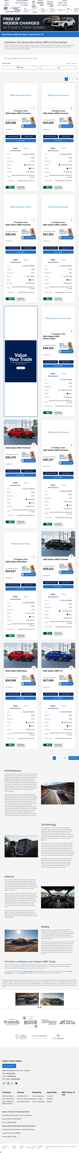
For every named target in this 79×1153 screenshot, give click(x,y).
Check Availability (21, 140)
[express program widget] (49, 1022)
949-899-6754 (12, 1076)
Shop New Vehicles (8, 1096)
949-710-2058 (33, 4)
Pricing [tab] (26, 148)
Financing (36, 1092)
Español (49, 1101)
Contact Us (10, 1066)
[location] (12, 3)
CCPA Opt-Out (40, 1147)
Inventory (6, 1092)
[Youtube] (75, 3)
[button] (33, 108)
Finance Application (38, 1096)
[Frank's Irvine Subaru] (12, 8)
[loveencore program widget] (58, 1037)
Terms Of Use (22, 1147)
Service (20, 1092)
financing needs (28, 971)
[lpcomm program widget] (21, 1037)
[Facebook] (69, 3)
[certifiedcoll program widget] (39, 1037)
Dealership (52, 1092)
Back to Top (74, 758)
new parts (22, 973)
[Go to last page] (77, 79)
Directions (50, 1099)
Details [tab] (15, 148)
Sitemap (29, 1147)
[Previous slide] (38, 1007)
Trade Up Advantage (38, 1101)
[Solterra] (52, 999)
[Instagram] (71, 3)
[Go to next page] (73, 79)
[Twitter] (73, 3)
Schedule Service (22, 1096)
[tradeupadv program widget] (11, 1022)
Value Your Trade (29, 136)
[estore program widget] (67, 1022)
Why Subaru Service (23, 1101)
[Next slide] (40, 1007)
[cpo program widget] (30, 1022)
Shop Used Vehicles (8, 1099)
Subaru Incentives (37, 1099)
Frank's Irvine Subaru (5, 1147)
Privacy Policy (15, 1147)
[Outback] (27, 999)
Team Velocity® (56, 1146)
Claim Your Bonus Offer (12, 136)
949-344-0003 (15, 1079)
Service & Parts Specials (24, 1099)
